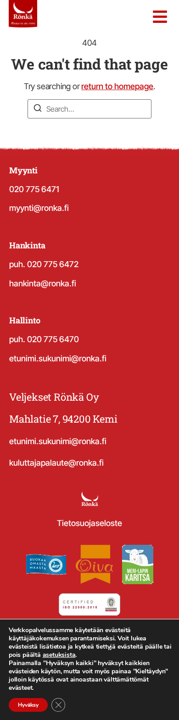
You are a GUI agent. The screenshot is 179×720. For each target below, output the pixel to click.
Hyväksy (28, 705)
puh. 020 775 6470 (44, 339)
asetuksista (59, 655)
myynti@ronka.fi (39, 208)
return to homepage (117, 86)
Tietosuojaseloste (89, 523)
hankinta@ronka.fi (42, 283)
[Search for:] (89, 108)
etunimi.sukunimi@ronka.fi (57, 358)
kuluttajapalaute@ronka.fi (56, 462)
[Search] (38, 109)
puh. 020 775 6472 (43, 264)
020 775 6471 (34, 189)
